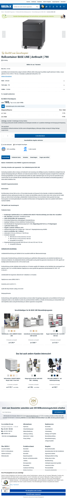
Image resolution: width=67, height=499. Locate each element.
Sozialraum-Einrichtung (28, 467)
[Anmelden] (53, 6)
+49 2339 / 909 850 (8, 429)
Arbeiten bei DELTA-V (6, 453)
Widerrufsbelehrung (27, 431)
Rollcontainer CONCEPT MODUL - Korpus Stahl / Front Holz (12, 379)
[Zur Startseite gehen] (6, 6)
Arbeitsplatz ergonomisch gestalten (53, 463)
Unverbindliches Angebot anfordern (33, 140)
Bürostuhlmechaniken (50, 448)
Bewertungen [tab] (33, 157)
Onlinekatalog (48, 431)
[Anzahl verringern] (3, 136)
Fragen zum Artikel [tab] (44, 157)
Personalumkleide (49, 467)
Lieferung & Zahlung (28, 433)
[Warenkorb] (57, 6)
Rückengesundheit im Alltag (51, 456)
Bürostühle (25, 453)
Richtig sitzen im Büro (50, 458)
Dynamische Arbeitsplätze (51, 470)
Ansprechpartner (55, 1)
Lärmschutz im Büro (49, 465)
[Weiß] (17, 375)
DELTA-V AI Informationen (7, 451)
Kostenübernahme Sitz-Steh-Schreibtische (54, 451)
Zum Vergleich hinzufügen (21, 144)
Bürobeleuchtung (49, 460)
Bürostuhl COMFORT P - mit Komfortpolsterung (55, 379)
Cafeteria (25, 460)
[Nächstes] (64, 34)
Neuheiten (39, 1)
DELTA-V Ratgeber (47, 1)
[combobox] (24, 7)
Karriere (28, 1)
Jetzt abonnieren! (59, 412)
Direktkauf (33, 1)
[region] (33, 34)
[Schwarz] (57, 375)
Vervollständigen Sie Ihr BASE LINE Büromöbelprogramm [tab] (33, 310)
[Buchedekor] (12, 331)
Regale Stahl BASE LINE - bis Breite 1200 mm (55, 335)
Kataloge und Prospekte (50, 433)
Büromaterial (26, 465)
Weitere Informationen (6, 76)
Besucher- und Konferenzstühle (30, 458)
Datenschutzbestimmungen (32, 416)
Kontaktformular (13, 436)
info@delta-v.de (6, 433)
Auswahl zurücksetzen (9, 94)
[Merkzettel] (50, 6)
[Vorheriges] (4, 34)
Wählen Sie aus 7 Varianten (33, 64)
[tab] (5, 157)
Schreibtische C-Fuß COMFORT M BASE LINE (12, 335)
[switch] (6, 491)
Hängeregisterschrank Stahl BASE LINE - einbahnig (33, 379)
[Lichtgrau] (9, 331)
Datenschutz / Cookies (28, 436)
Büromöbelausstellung (50, 436)
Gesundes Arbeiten (5, 448)
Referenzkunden (5, 456)
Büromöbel (25, 448)
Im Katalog (5, 60)
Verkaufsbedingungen (28, 429)
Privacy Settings (26, 438)
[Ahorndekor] (14, 331)
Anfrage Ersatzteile (49, 440)
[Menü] (64, 6)
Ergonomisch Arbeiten (50, 453)
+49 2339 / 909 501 (7, 431)
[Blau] (55, 375)
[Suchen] (37, 7)
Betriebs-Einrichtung (28, 470)
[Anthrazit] (57, 331)
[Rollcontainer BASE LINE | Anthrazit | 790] (33, 34)
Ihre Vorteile (48, 426)
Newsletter (63, 1)
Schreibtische (26, 451)
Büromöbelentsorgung (50, 438)
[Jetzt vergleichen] (46, 6)
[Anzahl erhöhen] (12, 136)
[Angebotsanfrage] (60, 6)
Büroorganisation (27, 463)
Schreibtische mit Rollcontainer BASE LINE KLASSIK (33, 335)
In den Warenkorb (40, 136)
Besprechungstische (27, 456)
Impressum (25, 426)
